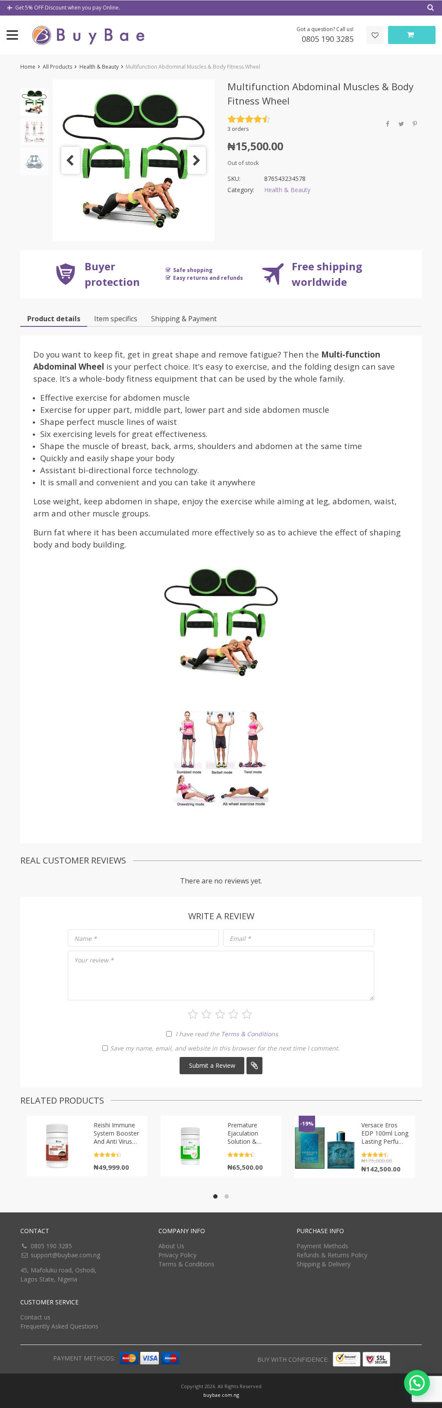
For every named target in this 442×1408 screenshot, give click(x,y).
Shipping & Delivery (323, 1264)
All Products (57, 66)
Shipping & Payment (184, 318)
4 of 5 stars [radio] (233, 1014)
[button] (70, 160)
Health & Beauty (99, 66)
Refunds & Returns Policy (332, 1255)
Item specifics (115, 318)
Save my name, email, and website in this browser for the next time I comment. (225, 1048)
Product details (53, 318)
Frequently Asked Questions (59, 1326)
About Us (171, 1246)
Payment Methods (322, 1246)
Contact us (35, 1317)
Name (85, 938)
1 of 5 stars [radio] (193, 1014)
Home (27, 66)
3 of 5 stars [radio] (220, 1014)
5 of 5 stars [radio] (247, 1014)
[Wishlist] (375, 35)
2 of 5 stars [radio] (206, 1014)
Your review (94, 960)
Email (240, 938)
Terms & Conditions (249, 1034)
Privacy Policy (177, 1255)
